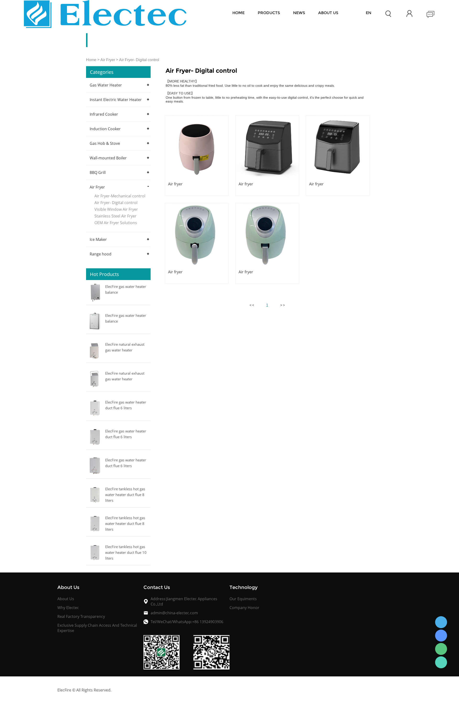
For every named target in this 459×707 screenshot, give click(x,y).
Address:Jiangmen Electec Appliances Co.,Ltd (184, 601)
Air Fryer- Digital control (139, 60)
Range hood (100, 254)
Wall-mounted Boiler (108, 158)
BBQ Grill (98, 172)
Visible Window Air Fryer (116, 209)
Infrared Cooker (104, 114)
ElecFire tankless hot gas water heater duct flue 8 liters (125, 494)
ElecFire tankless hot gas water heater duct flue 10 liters (126, 552)
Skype (441, 636)
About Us (65, 598)
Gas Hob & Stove (105, 143)
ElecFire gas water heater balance (125, 289)
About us (328, 13)
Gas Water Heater (106, 85)
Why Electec (68, 607)
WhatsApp (441, 662)
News (299, 13)
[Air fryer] (196, 147)
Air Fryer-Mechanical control (119, 196)
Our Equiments (243, 598)
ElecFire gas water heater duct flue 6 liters (125, 405)
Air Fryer (107, 60)
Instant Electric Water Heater (116, 99)
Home (238, 13)
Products (269, 13)
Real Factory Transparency (81, 616)
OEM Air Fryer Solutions (115, 222)
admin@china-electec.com (174, 612)
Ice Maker (98, 239)
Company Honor (244, 607)
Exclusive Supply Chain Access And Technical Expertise (97, 628)
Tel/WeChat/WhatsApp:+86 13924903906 (187, 621)
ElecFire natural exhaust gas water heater (124, 347)
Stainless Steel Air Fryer (115, 216)
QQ (441, 622)
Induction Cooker (105, 128)
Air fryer (175, 184)
